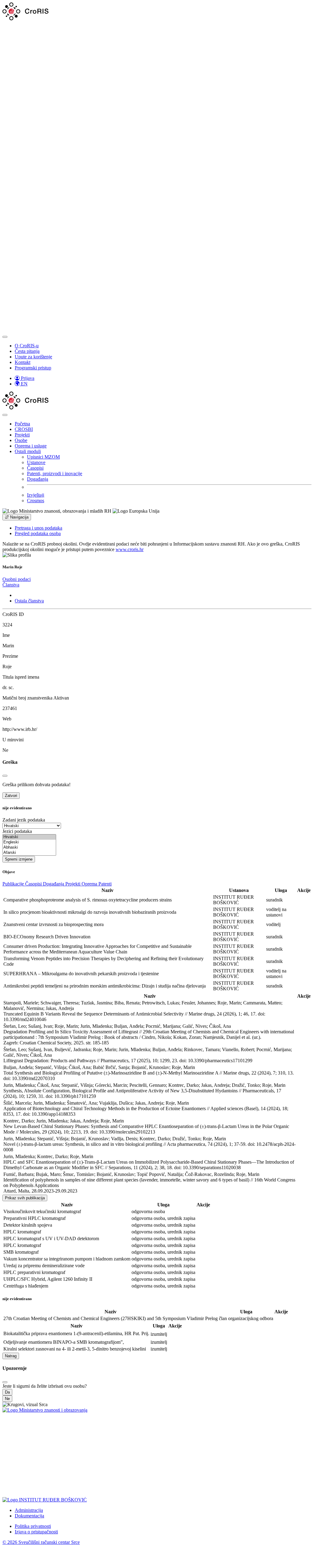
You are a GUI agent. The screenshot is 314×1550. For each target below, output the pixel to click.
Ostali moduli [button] (28, 451)
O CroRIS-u (27, 345)
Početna (22, 423)
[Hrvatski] (29, 837)
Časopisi (35, 468)
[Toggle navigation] (4, 337)
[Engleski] (29, 842)
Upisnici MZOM (43, 456)
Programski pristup (33, 367)
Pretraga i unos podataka (38, 527)
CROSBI (24, 429)
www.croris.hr (130, 549)
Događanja (37, 479)
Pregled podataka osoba (38, 533)
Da (7, 1392)
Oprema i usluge (31, 445)
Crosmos (35, 500)
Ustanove (36, 462)
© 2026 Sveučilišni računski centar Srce (41, 1542)
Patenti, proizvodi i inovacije (54, 473)
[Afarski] (29, 852)
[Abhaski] (29, 847)
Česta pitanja (27, 351)
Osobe (21, 440)
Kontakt (22, 362)
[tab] (16, 579)
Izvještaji (35, 495)
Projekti (22, 434)
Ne (7, 1398)
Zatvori (11, 795)
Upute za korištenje (33, 356)
